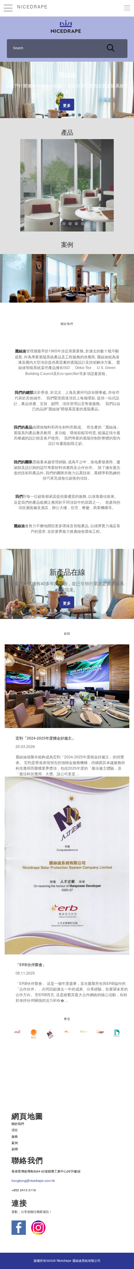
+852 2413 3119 (24, 1190)
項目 (15, 1130)
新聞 (15, 1149)
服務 (15, 1136)
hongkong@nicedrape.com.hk (33, 1180)
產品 (67, 132)
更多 (67, 106)
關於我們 (18, 1123)
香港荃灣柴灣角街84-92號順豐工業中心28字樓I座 (46, 1171)
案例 (15, 1143)
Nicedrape (32, 6)
